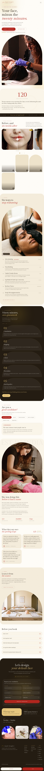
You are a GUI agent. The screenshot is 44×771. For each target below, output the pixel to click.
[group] (22, 140)
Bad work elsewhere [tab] (22, 417)
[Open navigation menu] (40, 2)
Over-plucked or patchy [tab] (6, 417)
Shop (40, 751)
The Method (26, 750)
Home (40, 747)
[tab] (22, 261)
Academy (25, 752)
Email (32, 750)
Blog (39, 755)
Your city (6, 690)
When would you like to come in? (28, 695)
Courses (40, 757)
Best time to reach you (8, 695)
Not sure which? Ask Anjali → (9, 299)
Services (25, 747)
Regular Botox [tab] (14, 420)
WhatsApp (33, 747)
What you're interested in (27, 690)
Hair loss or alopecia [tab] (31, 417)
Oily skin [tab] (14, 417)
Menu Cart (40, 759)
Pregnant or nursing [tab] (6, 420)
